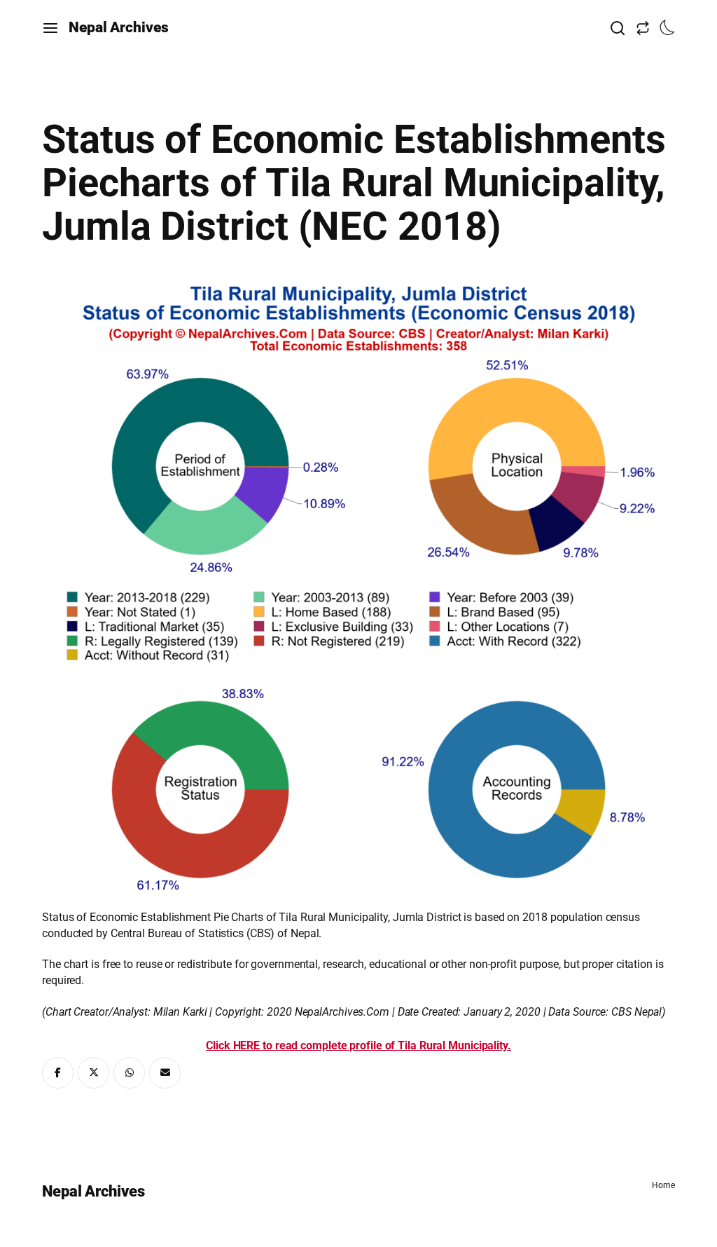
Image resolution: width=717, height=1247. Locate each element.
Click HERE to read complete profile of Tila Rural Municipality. (358, 1045)
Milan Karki (180, 1011)
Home (663, 1185)
